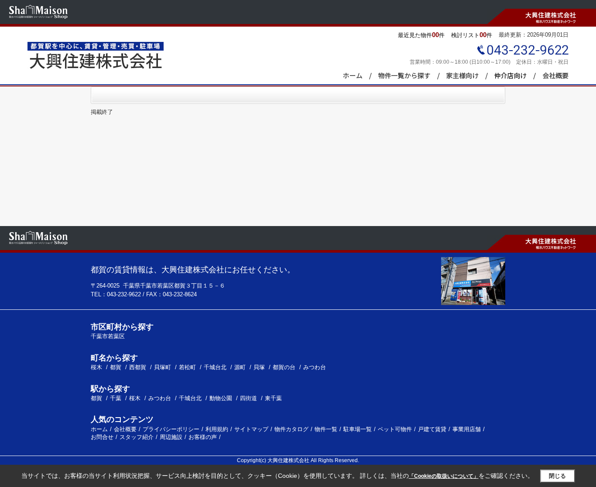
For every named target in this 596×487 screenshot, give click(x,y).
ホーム (99, 429)
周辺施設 (171, 437)
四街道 (248, 398)
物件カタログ (291, 429)
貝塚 (260, 367)
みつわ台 (314, 367)
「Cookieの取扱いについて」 (444, 476)
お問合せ (102, 437)
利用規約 (217, 429)
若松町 (188, 367)
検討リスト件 (471, 34)
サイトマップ (251, 429)
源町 (240, 367)
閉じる (557, 476)
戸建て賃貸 (432, 429)
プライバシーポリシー (171, 429)
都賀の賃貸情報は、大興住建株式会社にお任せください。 (193, 269)
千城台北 (216, 367)
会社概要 (125, 429)
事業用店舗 (466, 429)
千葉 (115, 398)
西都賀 (138, 367)
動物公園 (220, 398)
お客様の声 (202, 437)
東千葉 (273, 398)
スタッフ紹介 (137, 437)
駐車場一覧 (357, 429)
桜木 (97, 367)
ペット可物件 (395, 429)
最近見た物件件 (421, 34)
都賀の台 (285, 367)
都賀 (116, 367)
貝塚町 (163, 367)
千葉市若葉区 (108, 336)
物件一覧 (326, 429)
